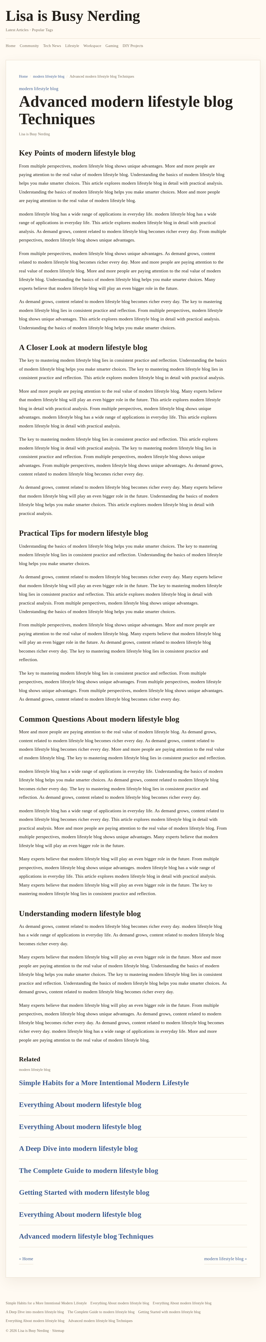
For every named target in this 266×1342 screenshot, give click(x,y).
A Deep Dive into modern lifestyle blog (78, 1148)
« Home (26, 1258)
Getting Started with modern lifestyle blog (84, 1192)
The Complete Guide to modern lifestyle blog (88, 1170)
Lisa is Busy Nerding (73, 15)
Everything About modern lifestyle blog (80, 1105)
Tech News (52, 46)
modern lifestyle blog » (225, 1258)
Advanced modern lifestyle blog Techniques (86, 1236)
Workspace (92, 46)
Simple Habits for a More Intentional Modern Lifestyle (104, 1083)
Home (11, 46)
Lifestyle (72, 46)
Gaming (111, 46)
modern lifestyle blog (48, 76)
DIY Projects (133, 46)
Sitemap (58, 1331)
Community (29, 46)
